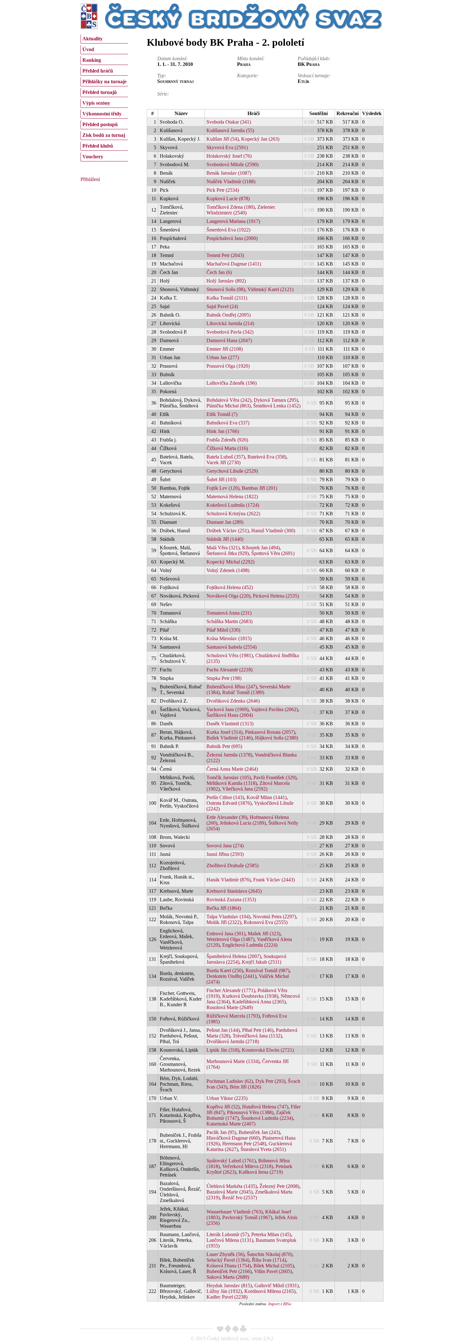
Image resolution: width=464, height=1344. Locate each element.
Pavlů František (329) (274, 777)
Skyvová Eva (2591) (227, 147)
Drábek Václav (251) (227, 530)
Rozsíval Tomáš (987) (267, 970)
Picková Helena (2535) (276, 596)
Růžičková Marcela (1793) (233, 1016)
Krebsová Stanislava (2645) (234, 891)
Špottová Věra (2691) (272, 553)
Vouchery (92, 156)
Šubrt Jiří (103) (221, 479)
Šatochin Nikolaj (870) (269, 1254)
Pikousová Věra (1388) (250, 1112)
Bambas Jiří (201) (259, 488)
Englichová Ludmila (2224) (249, 945)
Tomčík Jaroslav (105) (228, 777)
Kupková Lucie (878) (228, 198)
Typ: (161, 75)
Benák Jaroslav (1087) (228, 173)
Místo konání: (251, 58)
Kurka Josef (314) (224, 732)
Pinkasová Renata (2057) (270, 732)
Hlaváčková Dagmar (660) (233, 1138)
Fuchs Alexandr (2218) (229, 669)
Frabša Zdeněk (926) (227, 439)
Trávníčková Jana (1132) (257, 1035)
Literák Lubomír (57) (227, 1234)
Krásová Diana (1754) (228, 1265)
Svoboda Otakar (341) (228, 122)
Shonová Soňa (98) (225, 289)
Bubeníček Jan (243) (259, 1132)
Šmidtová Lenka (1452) (276, 405)
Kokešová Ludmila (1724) (232, 505)
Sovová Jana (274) (225, 845)
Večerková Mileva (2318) (247, 1166)
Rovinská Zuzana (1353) (231, 899)
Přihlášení (90, 179)
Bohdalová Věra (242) (228, 400)
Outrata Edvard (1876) (229, 803)
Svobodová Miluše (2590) (232, 164)
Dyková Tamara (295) (276, 400)
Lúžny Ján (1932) (224, 1291)
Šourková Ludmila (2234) (267, 1118)
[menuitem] (104, 39)
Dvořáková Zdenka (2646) (233, 701)
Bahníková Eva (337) (227, 422)
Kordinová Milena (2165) (269, 1291)
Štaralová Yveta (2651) (263, 1149)
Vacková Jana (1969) (227, 709)
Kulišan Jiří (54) (222, 139)
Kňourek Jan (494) (261, 547)
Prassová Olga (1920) (228, 366)
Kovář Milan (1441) (267, 797)
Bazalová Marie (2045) (229, 1192)
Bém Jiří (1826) (245, 1087)
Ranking (91, 60)
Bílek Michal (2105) (273, 1265)
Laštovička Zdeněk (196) (231, 383)
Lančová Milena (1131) (229, 1240)
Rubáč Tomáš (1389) (243, 692)
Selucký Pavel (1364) (227, 1260)
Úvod (88, 49)
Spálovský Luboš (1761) (231, 1160)
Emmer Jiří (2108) (224, 349)
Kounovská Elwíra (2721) (268, 1050)
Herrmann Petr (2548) (244, 1143)
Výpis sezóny (96, 103)
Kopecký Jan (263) (260, 139)
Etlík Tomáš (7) (221, 414)
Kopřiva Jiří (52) (223, 1106)
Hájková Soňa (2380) (276, 737)
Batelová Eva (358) (266, 456)
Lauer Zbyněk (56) (225, 1254)
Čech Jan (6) (219, 272)
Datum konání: (172, 58)
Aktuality (92, 38)
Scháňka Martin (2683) (229, 621)
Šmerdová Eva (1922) (228, 229)
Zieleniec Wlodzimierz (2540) (241, 209)
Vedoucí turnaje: (314, 75)
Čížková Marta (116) (227, 448)
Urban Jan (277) (222, 357)
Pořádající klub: (314, 58)
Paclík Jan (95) (221, 1132)
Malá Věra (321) (223, 547)
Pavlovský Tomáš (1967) (247, 1217)
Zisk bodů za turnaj (103, 135)
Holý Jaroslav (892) (226, 280)
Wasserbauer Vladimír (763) (234, 1211)
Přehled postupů (100, 124)
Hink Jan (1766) (222, 431)
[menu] (104, 97)
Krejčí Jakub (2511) (261, 962)
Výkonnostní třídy (102, 113)
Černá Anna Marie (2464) (232, 769)
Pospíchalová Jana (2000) (232, 238)
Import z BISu (279, 1303)
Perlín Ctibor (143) (225, 797)
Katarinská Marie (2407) (230, 1123)
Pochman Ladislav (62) (229, 1081)
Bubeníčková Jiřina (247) (231, 686)
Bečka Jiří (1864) (223, 908)
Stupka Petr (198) (223, 678)
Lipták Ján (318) (222, 1050)
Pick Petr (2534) (222, 190)
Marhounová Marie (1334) (232, 1061)
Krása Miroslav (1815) (229, 638)
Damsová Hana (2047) (229, 340)
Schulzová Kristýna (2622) (233, 513)
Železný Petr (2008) (279, 1186)
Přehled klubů (97, 146)
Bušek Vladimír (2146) (229, 737)
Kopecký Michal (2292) (230, 561)
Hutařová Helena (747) (265, 1106)
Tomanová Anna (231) (229, 613)
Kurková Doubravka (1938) (250, 996)
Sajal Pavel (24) (222, 306)
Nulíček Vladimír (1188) (230, 181)
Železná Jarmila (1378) (229, 754)
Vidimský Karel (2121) (270, 289)
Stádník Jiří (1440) (224, 539)
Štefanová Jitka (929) (227, 553)
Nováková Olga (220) (228, 596)
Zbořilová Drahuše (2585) (232, 865)
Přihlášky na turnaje (104, 81)
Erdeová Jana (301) (225, 933)
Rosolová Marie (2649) (229, 1007)
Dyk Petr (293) (270, 1081)
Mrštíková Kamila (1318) (231, 783)
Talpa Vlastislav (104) (228, 916)
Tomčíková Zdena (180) (230, 207)
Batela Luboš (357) (225, 456)
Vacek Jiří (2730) (223, 462)
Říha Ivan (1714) (269, 1260)
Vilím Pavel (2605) (273, 1271)
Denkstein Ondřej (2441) (231, 976)
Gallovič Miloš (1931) (276, 1285)
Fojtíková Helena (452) (229, 587)
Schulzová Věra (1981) (229, 655)
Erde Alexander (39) (226, 817)
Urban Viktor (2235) (226, 1098)
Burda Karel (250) (224, 970)
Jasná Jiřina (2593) (225, 854)
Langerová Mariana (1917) (233, 221)
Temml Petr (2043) (225, 255)
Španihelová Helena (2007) (233, 956)
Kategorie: (248, 75)
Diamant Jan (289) (224, 522)
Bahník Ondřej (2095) (228, 315)
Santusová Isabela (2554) (231, 647)
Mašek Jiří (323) (264, 933)
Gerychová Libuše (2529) (232, 471)
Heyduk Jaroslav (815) (229, 1285)
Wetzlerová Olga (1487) (230, 939)
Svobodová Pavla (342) (229, 332)
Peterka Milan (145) (271, 1234)
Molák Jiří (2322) (223, 922)
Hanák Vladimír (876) (228, 879)
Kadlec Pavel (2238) (226, 1297)
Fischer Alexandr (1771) (230, 990)
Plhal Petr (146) (257, 1030)
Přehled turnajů (99, 92)
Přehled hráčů (97, 70)
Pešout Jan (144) (223, 1030)
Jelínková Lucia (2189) (243, 823)
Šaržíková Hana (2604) (229, 715)
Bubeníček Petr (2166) (229, 1271)
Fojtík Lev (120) (222, 488)
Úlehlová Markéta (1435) (231, 1186)
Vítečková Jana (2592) (244, 789)
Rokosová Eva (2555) (266, 922)
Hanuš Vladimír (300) (273, 530)
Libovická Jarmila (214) (230, 323)
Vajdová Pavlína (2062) (274, 709)
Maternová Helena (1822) (232, 496)
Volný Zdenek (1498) (227, 570)
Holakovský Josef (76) (229, 156)
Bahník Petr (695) (224, 746)
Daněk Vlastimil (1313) (229, 723)
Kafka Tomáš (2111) (226, 298)
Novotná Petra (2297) (274, 916)
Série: (163, 93)
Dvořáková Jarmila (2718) (232, 1041)
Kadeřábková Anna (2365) (259, 1001)
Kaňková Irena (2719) (261, 1172)
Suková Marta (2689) (227, 1277)
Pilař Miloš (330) (223, 630)
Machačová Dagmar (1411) (233, 263)
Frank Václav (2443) (274, 879)
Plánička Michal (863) (228, 405)
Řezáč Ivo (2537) (239, 1197)
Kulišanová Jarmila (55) (230, 130)
